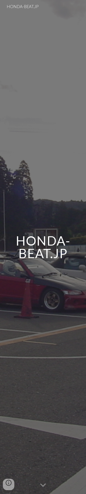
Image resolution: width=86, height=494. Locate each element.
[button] (43, 485)
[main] (43, 247)
